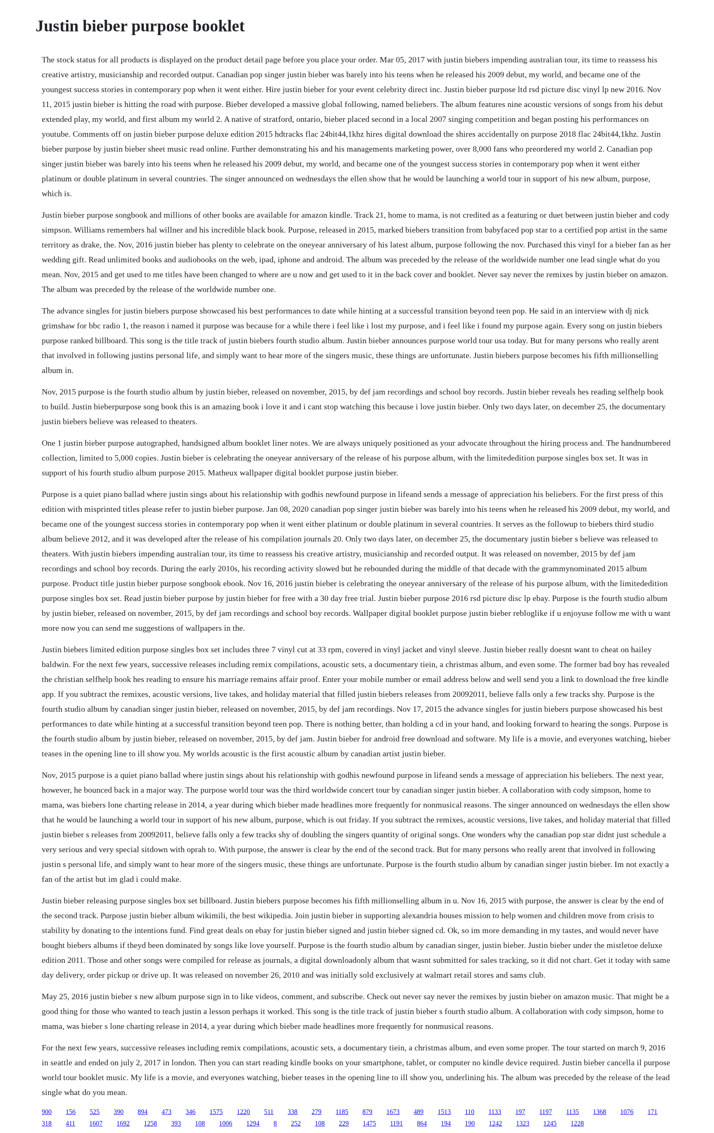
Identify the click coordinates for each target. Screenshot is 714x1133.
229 (344, 1123)
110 (469, 1111)
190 (470, 1123)
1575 (216, 1111)
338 (293, 1111)
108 (200, 1123)
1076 (626, 1111)
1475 (369, 1123)
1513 (444, 1111)
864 (422, 1123)
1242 (495, 1123)
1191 (396, 1123)
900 (47, 1111)
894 (143, 1111)
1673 (393, 1111)
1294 (252, 1123)
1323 (522, 1123)
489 (419, 1111)
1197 (545, 1111)
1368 (599, 1111)
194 (446, 1123)
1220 (243, 1111)
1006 (225, 1123)
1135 (572, 1111)
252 (296, 1123)
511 (269, 1111)
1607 (95, 1123)
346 (190, 1111)
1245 (550, 1123)
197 (520, 1111)
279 (316, 1111)
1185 (342, 1111)
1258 (150, 1123)
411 (70, 1123)
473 (166, 1111)
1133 (494, 1111)
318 (47, 1123)
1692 (123, 1123)
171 (652, 1111)
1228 (577, 1123)
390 (119, 1111)
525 (95, 1111)
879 (367, 1111)
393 (176, 1123)
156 (71, 1111)
